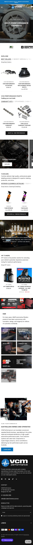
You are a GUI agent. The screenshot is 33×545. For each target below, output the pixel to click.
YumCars (8, 206)
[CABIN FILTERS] (24, 348)
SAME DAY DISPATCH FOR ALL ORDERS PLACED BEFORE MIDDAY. (16, 2)
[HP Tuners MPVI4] (8, 275)
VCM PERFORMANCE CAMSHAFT (9, 124)
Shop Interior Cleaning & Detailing (10, 186)
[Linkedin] (17, 479)
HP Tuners (8, 284)
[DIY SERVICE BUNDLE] (24, 334)
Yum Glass (24, 208)
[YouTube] (10, 479)
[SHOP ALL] (16, 361)
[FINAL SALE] (8, 375)
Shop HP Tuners (5, 265)
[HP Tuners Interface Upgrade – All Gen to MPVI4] (24, 275)
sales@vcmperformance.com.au (9, 498)
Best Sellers (6, 59)
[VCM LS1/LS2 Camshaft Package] (24, 112)
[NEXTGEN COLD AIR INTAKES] (8, 334)
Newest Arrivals (20, 59)
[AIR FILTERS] (8, 348)
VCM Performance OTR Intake (9, 84)
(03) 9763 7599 (7, 495)
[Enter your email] (30, 512)
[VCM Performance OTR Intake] (8, 72)
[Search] (28, 7)
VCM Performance (9, 81)
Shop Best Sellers (6, 62)
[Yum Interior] (8, 197)
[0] (31, 7)
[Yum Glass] (24, 197)
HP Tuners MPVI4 (8, 286)
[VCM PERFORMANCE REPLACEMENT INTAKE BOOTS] (24, 72)
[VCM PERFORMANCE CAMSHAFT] (8, 112)
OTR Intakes (19, 101)
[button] (7, 449)
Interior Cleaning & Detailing (12, 183)
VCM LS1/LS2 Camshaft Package (24, 124)
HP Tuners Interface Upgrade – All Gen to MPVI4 (24, 288)
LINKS (3, 523)
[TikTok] (14, 479)
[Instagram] (6, 479)
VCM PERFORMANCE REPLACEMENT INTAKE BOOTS (24, 85)
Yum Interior (8, 208)
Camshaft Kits (7, 101)
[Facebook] (3, 479)
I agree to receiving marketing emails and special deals (16, 515)
